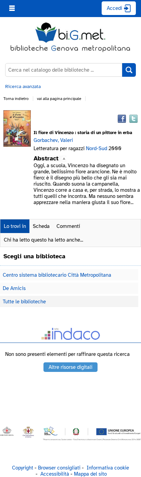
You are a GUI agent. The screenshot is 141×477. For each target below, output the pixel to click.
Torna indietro (16, 98)
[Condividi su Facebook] (122, 119)
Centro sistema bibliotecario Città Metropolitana (57, 275)
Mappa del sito (90, 474)
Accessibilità (54, 474)
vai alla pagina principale (59, 98)
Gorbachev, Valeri (53, 140)
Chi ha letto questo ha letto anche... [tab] (43, 240)
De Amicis (14, 288)
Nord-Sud (97, 148)
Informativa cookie (108, 468)
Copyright (22, 468)
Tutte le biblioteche (24, 302)
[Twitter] (133, 119)
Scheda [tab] (41, 226)
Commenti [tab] (68, 226)
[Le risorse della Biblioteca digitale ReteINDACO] (70, 335)
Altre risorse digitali (70, 367)
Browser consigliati (59, 468)
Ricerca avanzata (23, 86)
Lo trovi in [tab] (15, 226)
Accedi (114, 8)
